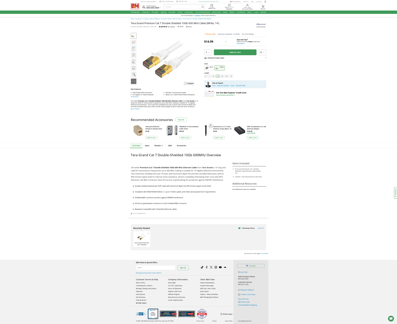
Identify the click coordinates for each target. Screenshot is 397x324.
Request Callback (247, 290)
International (140, 294)
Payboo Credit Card (174, 291)
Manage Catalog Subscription (146, 288)
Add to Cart (235, 52)
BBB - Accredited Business (141, 313)
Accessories (181, 145)
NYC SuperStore (236, 1)
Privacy (214, 321)
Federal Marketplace (207, 283)
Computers (139, 18)
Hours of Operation (174, 288)
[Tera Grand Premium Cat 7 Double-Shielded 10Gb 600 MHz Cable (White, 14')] (168, 59)
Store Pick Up (243, 299)
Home (132, 18)
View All (181, 120)
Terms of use (200, 321)
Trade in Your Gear (248, 294)
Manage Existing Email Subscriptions (148, 273)
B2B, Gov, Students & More (148, 1)
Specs (147, 145)
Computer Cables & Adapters (151, 18)
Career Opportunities (175, 300)
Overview (136, 145)
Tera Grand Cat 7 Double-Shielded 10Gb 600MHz (197, 18)
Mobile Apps (227, 314)
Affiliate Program (174, 294)
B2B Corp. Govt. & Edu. (208, 288)
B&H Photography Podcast (209, 297)
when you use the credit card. (248, 41)
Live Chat (258, 1)
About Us (245, 1)
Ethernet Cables (177, 18)
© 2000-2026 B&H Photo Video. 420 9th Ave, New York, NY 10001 (155, 321)
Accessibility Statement (244, 321)
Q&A (170, 145)
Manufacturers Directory (176, 297)
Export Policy (228, 321)
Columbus (197, 15)
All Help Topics (141, 303)
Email (139, 267)
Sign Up (183, 268)
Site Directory (140, 297)
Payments (139, 291)
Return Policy (140, 283)
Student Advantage (206, 286)
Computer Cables (166, 18)
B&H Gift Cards (244, 302)
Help (252, 1)
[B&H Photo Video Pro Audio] (136, 6)
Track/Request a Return (144, 286)
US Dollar (252, 266)
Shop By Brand (141, 300)
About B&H (172, 283)
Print (190, 27)
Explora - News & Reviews (209, 294)
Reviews (158, 145)
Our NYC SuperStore (175, 286)
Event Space (204, 291)
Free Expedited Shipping (247, 305)
